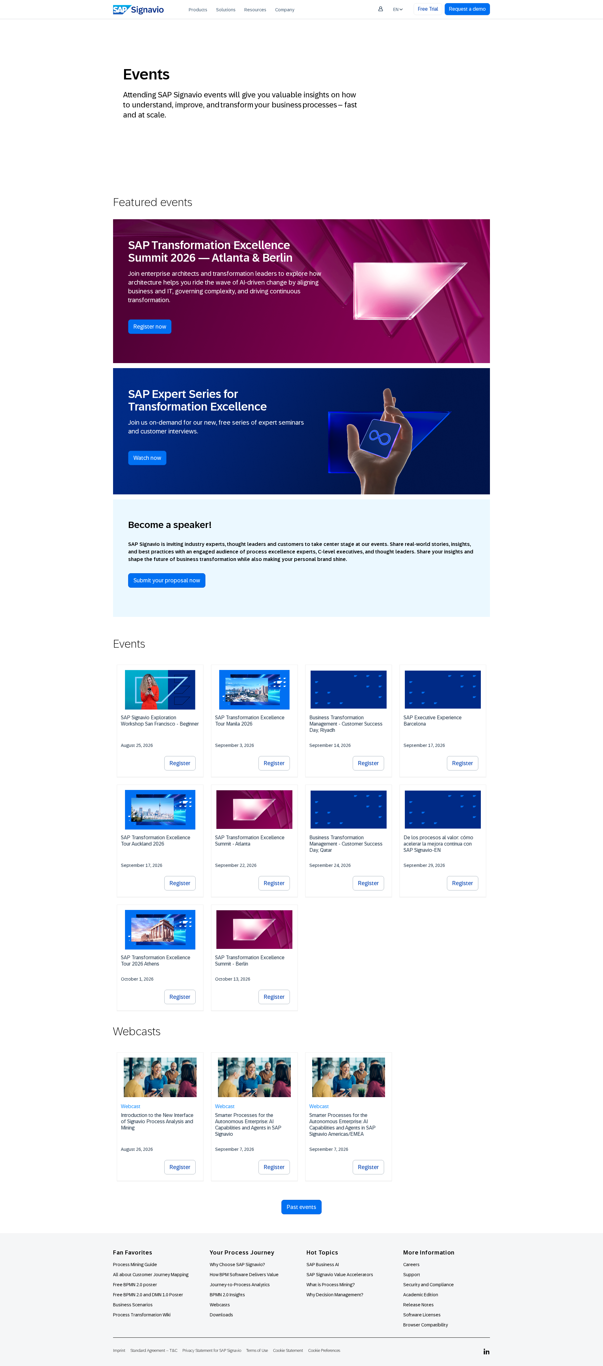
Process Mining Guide (135, 1264)
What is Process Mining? (331, 1284)
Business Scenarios (133, 1304)
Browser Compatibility (425, 1324)
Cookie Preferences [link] (324, 1350)
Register (180, 763)
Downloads (221, 1314)
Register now (149, 327)
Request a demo (467, 9)
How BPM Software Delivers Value (244, 1274)
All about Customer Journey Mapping (150, 1274)
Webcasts (220, 1304)
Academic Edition (420, 1294)
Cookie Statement (288, 1350)
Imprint (119, 1350)
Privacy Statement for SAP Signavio (211, 1350)
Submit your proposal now (166, 580)
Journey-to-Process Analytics (240, 1284)
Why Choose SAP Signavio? (237, 1264)
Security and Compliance (428, 1284)
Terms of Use (257, 1350)
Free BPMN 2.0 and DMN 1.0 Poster (148, 1294)
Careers (411, 1264)
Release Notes (418, 1304)
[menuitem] (198, 9)
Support (411, 1274)
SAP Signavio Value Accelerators (340, 1274)
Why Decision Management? (335, 1294)
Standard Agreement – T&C (153, 1350)
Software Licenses (422, 1314)
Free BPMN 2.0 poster (135, 1284)
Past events (301, 1207)
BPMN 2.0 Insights (227, 1294)
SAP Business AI (323, 1264)
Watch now (147, 458)
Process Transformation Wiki (142, 1314)
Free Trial (428, 9)
